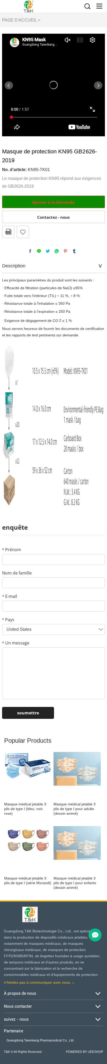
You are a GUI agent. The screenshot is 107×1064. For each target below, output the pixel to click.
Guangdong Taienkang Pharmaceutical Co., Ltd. (40, 1040)
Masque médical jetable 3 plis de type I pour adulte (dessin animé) (75, 808)
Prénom (11, 549)
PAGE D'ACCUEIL (19, 20)
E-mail (9, 596)
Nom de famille (17, 573)
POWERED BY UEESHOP (84, 1052)
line (39, 251)
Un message (15, 643)
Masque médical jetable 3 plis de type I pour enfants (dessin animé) (75, 883)
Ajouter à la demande (53, 202)
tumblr (74, 251)
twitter (47, 251)
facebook (30, 251)
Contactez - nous (53, 217)
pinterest (65, 251)
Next (98, 85)
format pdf (8, 232)
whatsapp (56, 251)
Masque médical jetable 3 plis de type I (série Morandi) (27, 880)
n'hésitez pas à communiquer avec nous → (39, 982)
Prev (9, 85)
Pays (8, 619)
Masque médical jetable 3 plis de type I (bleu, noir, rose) (25, 808)
